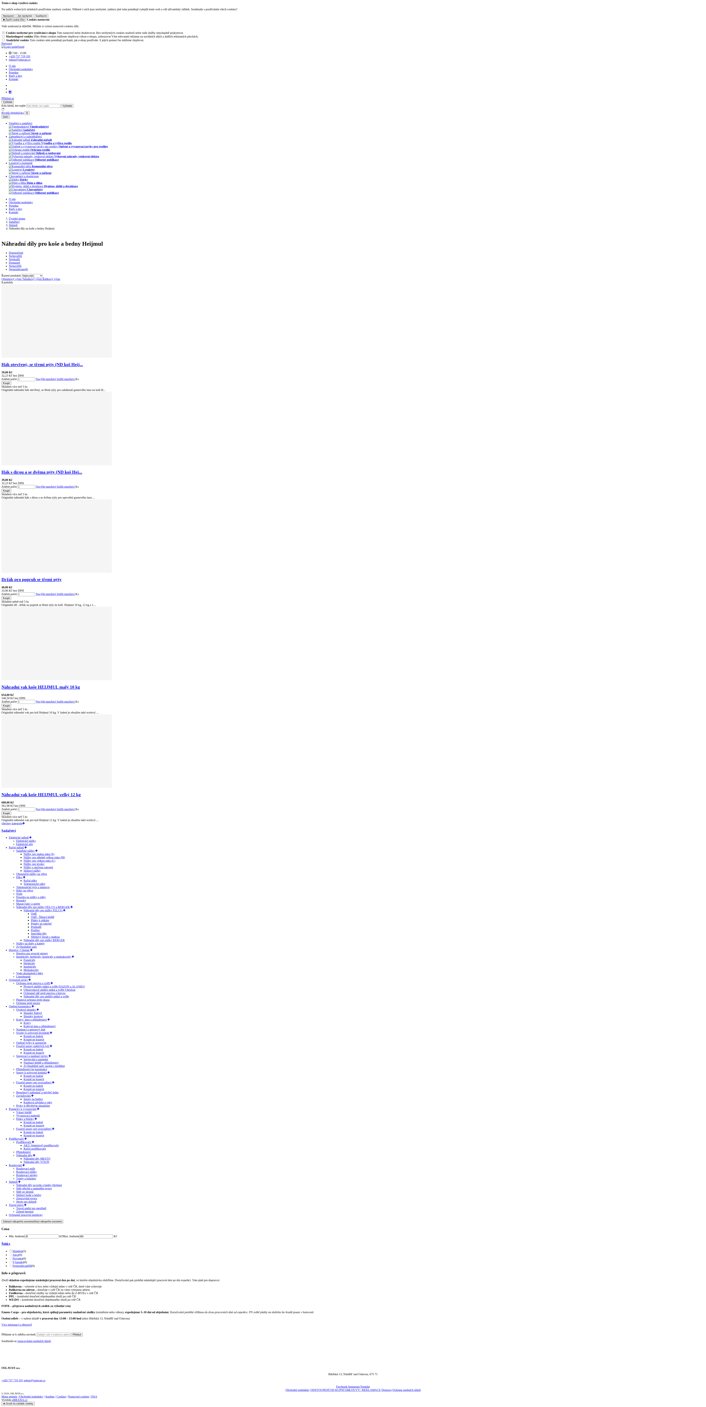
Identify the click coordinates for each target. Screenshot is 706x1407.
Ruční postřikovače (35, 1148)
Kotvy (27, 1022)
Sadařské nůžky (25, 850)
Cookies (61, 1396)
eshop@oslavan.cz (34, 1380)
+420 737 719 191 (12, 1380)
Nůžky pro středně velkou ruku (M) (44, 857)
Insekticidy (30, 966)
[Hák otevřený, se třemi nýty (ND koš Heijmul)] (56, 356)
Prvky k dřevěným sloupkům (33, 1105)
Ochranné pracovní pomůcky (26, 1214)
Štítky (5, 1244)
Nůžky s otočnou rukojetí (38, 867)
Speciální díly (39, 933)
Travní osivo (16, 1205)
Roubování (15, 1165)
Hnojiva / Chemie (19, 950)
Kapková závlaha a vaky (38, 1102)
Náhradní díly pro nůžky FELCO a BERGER (43, 907)
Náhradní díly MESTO (37, 1158)
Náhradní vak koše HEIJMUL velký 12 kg (41, 794)
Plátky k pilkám (40, 920)
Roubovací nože (25, 1168)
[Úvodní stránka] (12, 46)
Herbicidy (29, 963)
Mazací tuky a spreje (28, 903)
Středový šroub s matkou (45, 936)
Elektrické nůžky (26, 840)
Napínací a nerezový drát (30, 1029)
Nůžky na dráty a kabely (30, 943)
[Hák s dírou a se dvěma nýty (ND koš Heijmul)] (56, 464)
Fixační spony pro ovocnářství (34, 1082)
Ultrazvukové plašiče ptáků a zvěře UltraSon (49, 989)
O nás (12, 65)
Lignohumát (23, 976)
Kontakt (13, 79)
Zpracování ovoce (26, 1198)
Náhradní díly (24, 1155)
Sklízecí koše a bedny (28, 1195)
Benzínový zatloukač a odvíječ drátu (37, 1092)
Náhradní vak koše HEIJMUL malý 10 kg (40, 687)
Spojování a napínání (36, 1059)
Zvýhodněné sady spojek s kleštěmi (44, 1066)
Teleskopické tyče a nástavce (33, 887)
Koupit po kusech (34, 1039)
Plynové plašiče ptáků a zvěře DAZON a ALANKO (54, 986)
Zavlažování (23, 1095)
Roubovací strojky (27, 1175)
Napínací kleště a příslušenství (41, 1062)
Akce (16, 1254)
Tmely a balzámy (26, 1178)
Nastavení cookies (78, 1396)
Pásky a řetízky (25, 1118)
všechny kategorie (11, 823)
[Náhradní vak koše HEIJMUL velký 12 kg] (56, 786)
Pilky (19, 877)
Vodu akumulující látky (29, 973)
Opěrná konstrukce (20, 1006)
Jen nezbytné (24, 16)
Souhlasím (41, 16)
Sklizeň (13, 1181)
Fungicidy (29, 960)
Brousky (21, 900)
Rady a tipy (15, 75)
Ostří (34, 913)
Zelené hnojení (24, 1211)
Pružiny (35, 930)
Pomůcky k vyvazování (23, 1109)
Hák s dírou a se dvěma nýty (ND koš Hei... (41, 472)
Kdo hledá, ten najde (13, 105)
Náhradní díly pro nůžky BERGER (44, 940)
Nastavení (8, 16)
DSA (94, 1396)
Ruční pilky (30, 880)
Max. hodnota (71, 1236)
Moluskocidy (31, 970)
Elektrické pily (24, 844)
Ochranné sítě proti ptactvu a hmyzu (44, 993)
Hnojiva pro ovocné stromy (32, 953)
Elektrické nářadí (19, 837)
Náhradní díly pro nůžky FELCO (43, 910)
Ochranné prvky (18, 979)
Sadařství (8, 831)
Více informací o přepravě (16, 1324)
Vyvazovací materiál (28, 1115)
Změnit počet (9, 379)
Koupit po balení (33, 1036)
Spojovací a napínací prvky (32, 1056)
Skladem (18, 1251)
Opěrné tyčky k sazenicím (31, 1042)
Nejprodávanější (22, 1265)
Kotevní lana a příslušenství (40, 1026)
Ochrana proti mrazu (28, 1003)
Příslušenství (23, 1152)
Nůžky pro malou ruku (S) (39, 854)
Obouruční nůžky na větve (31, 874)
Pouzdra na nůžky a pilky (31, 897)
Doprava (386, 1390)
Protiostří (36, 926)
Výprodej (18, 1262)
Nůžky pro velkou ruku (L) (39, 860)
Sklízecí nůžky (32, 870)
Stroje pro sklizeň (26, 1201)
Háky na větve (24, 890)
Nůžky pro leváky (34, 864)
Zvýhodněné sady (26, 946)
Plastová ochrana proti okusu (33, 999)
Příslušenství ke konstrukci (31, 1069)
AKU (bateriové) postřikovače (41, 1145)
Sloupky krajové (33, 1016)
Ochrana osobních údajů (406, 1390)
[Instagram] (10, 92)
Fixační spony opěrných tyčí (33, 1046)
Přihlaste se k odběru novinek (18, 1334)
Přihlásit (77, 1334)
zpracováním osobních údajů (34, 1341)
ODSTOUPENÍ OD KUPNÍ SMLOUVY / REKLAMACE (345, 1390)
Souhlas (49, 1396)
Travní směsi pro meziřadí (31, 1208)
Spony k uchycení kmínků (31, 1072)
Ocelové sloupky (26, 1009)
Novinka (18, 1258)
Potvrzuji (6, 43)
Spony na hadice (33, 1099)
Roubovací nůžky (26, 1171)
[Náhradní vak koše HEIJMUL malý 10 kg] (56, 679)
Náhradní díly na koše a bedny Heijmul (39, 1185)
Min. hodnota (16, 1236)
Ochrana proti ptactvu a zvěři (33, 983)
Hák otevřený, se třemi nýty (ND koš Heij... (42, 364)
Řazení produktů (11, 275)
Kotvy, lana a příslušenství (31, 1019)
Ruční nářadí (16, 847)
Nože (19, 893)
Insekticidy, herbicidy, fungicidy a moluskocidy (44, 956)
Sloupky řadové (33, 1013)
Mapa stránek (9, 1396)
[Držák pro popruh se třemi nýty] (56, 571)
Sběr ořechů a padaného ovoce (34, 1188)
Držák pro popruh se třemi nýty (31, 579)
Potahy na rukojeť (41, 923)
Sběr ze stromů (24, 1191)
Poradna (13, 72)
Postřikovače (16, 1138)
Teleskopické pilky (34, 883)
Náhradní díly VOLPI (36, 1162)
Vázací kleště (24, 1112)
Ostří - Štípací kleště (42, 917)
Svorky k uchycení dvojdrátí (33, 1032)
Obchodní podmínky (21, 69)
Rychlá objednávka (12, 112)
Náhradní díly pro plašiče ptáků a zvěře (46, 996)
